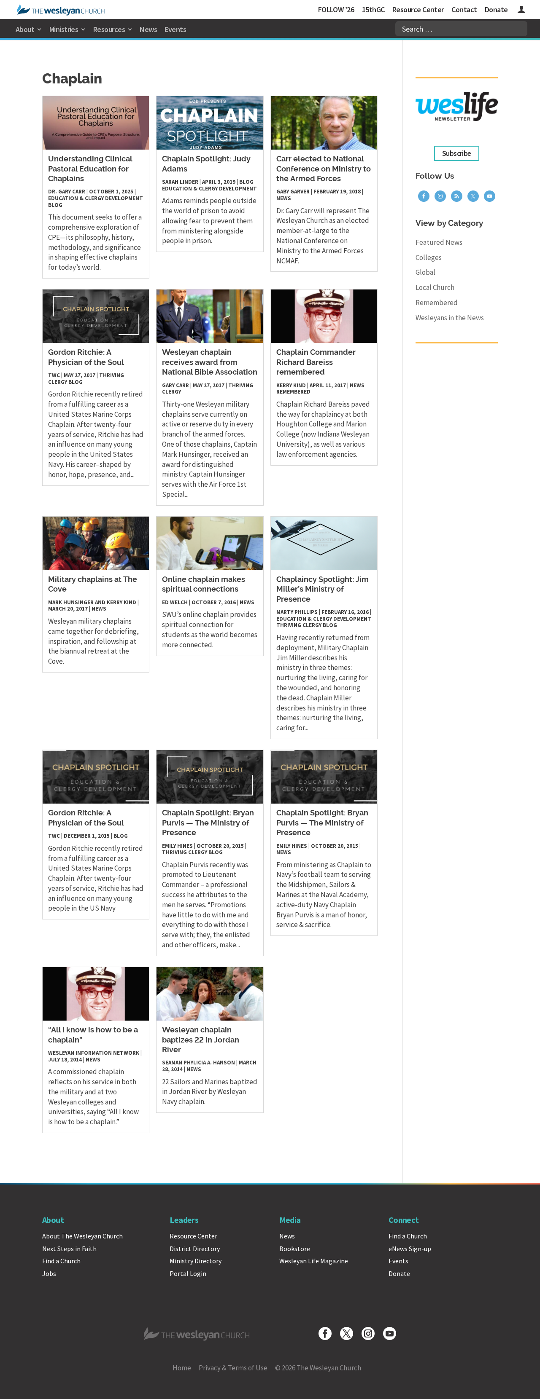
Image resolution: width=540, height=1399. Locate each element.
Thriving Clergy (298, 625)
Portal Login (188, 1273)
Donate (496, 9)
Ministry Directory (195, 1261)
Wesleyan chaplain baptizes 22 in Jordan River (200, 1040)
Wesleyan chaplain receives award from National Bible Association (209, 362)
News (148, 29)
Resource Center (418, 9)
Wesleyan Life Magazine (313, 1261)
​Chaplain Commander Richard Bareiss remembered (316, 362)
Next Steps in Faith (69, 1248)
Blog (55, 205)
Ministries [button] (63, 29)
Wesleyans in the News (450, 317)
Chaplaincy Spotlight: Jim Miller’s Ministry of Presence (322, 589)
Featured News (439, 242)
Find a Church (61, 1261)
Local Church (435, 287)
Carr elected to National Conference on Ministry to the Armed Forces (323, 169)
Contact (464, 9)
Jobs (49, 1273)
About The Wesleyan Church (82, 1236)
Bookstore (294, 1248)
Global (425, 272)
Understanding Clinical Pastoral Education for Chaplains (90, 169)
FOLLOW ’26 (336, 9)
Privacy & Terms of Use (233, 1367)
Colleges (429, 257)
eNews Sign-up (410, 1248)
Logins (521, 10)
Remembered (293, 391)
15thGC (373, 9)
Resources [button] (109, 29)
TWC (54, 375)
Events (175, 29)
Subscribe (456, 153)
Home (182, 1367)
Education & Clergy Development (95, 198)
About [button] (25, 29)
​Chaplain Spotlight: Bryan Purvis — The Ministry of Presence (208, 823)
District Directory (195, 1248)
